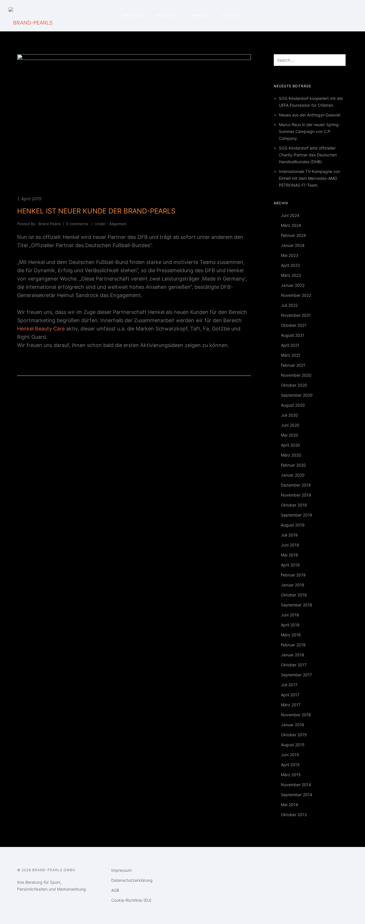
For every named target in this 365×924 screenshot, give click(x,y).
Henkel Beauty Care (41, 329)
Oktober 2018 (294, 594)
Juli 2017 (289, 684)
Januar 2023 (293, 285)
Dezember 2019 (296, 485)
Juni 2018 (290, 614)
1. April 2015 (29, 198)
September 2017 (296, 674)
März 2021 (291, 355)
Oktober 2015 (294, 734)
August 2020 (293, 405)
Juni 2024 (290, 215)
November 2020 (296, 375)
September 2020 (297, 395)
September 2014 (296, 794)
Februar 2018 (293, 644)
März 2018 (291, 634)
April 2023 (290, 265)
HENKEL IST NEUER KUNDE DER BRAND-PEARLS (96, 211)
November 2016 (296, 714)
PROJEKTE (167, 15)
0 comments (77, 223)
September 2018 (296, 604)
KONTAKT (232, 15)
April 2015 (290, 764)
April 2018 (290, 624)
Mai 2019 (289, 554)
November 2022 (296, 295)
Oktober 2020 (294, 385)
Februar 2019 (293, 574)
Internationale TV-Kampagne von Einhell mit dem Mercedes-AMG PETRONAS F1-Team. (309, 178)
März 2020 (291, 455)
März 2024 (291, 225)
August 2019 (293, 524)
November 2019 (296, 495)
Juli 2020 (289, 415)
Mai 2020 (289, 435)
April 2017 (290, 694)
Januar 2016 (292, 724)
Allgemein (117, 223)
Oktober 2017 (294, 664)
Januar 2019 (292, 584)
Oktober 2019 (294, 505)
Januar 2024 (293, 245)
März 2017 (291, 704)
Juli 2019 (289, 534)
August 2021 (292, 335)
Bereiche (133, 15)
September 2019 (296, 515)
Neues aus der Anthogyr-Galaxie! (309, 114)
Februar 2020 (293, 465)
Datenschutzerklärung (132, 880)
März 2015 (291, 774)
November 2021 (296, 315)
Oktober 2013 (294, 814)
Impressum (121, 870)
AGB (115, 890)
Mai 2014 (289, 804)
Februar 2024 (293, 235)
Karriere (199, 15)
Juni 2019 (290, 544)
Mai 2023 (289, 255)
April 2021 (290, 345)
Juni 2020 (290, 425)
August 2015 (293, 744)
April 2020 (290, 445)
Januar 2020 (293, 475)
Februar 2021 (293, 365)
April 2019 (290, 564)
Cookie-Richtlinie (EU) (131, 900)
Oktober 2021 (294, 325)
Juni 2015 (290, 754)
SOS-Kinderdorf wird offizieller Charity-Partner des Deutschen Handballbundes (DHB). (308, 155)
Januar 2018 (292, 654)
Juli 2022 (289, 305)
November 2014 (296, 784)
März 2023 (291, 275)
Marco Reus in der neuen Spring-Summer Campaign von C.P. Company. (309, 131)
